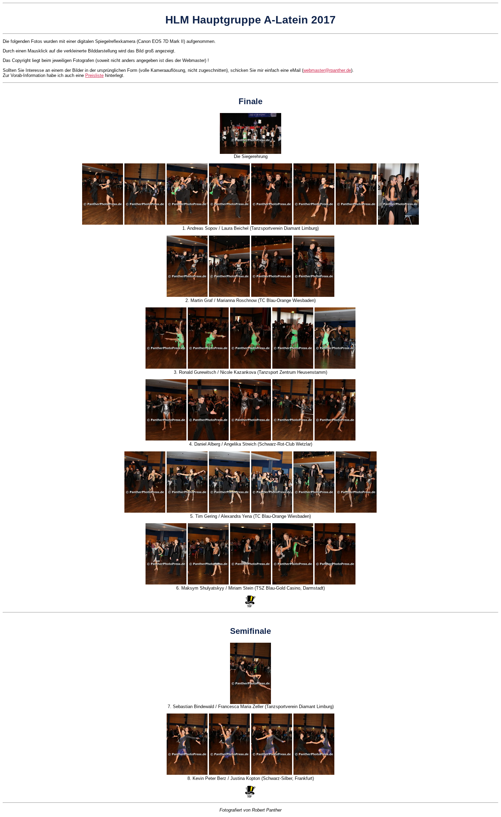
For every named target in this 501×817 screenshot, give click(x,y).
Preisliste (94, 75)
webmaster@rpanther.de (327, 70)
